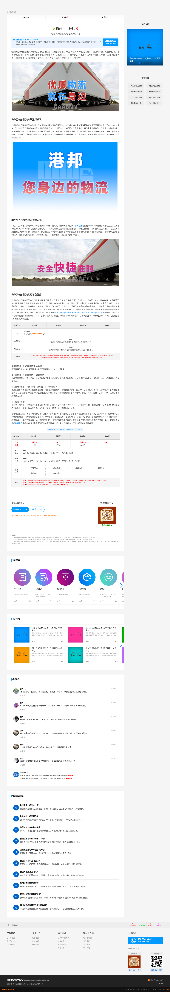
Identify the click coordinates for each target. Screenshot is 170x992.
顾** (21, 689)
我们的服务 (11, 944)
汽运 (27, 984)
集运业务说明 (88, 938)
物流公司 (19, 423)
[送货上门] (108, 570)
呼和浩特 (136, 989)
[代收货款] (87, 570)
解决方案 (35, 944)
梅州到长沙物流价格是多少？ (58, 775)
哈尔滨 (148, 989)
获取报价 (158, 926)
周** (21, 703)
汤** (21, 731)
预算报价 (39, 589)
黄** (21, 717)
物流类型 (35, 941)
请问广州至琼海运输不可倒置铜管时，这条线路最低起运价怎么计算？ (48, 761)
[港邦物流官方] (16, 774)
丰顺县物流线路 (154, 92)
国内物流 (101, 468)
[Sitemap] (162, 983)
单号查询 (61, 941)
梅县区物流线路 (154, 86)
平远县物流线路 (154, 97)
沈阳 (140, 989)
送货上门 (104, 589)
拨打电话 (133, 926)
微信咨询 (141, 926)
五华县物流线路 (136, 97)
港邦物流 (78, 226)
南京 (156, 989)
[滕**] (16, 747)
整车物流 (34, 473)
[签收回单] (22, 570)
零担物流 (34, 468)
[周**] (16, 705)
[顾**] (16, 691)
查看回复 (23, 695)
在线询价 (38, 509)
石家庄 (127, 989)
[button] (121, 585)
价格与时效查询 (63, 938)
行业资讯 (35, 938)
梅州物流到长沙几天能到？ (39, 778)
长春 (144, 989)
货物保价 (60, 589)
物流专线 (40, 984)
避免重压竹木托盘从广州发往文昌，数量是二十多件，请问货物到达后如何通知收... (54, 692)
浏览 (66, 17)
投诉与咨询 (62, 944)
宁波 (163, 989)
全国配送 (78, 468)
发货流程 (86, 941)
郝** (21, 758)
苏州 (159, 989)
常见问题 (86, 948)
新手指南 (86, 944)
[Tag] (160, 983)
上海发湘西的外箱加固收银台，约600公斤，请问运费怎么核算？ (46, 747)
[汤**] (16, 733)
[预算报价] (43, 570)
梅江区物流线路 (136, 86)
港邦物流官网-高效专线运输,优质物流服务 (36, 980)
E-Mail (150, 926)
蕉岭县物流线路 (136, 103)
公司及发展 (11, 938)
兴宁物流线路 (154, 103)
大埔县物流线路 (136, 92)
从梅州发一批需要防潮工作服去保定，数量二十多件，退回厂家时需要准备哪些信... (54, 706)
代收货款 (82, 589)
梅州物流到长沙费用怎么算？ (57, 778)
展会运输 (56, 473)
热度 (105, 17)
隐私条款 (16, 984)
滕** (21, 745)
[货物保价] (65, 570)
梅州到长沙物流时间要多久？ (40, 775)
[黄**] (16, 719)
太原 (131, 989)
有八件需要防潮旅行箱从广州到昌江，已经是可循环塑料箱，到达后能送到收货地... (54, 733)
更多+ (167, 989)
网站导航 (22, 984)
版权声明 (9, 984)
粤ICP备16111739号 (156, 980)
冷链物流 (56, 468)
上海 (152, 989)
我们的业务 (11, 941)
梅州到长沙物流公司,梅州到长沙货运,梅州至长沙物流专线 (79, 313)
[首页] (9, 925)
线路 (30, 984)
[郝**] (16, 760)
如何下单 (61, 948)
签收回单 (17, 589)
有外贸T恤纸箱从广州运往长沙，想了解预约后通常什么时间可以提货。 (49, 720)
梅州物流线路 (12, 12)
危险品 (34, 984)
